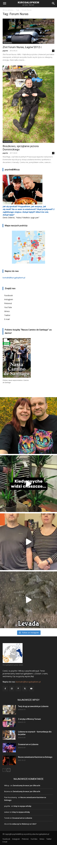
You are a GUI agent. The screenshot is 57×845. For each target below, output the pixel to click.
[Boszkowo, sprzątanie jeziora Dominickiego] (28, 104)
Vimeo (7, 311)
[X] (24, 688)
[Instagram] (11, 688)
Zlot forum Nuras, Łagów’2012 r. (22, 47)
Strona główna (8, 10)
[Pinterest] (18, 688)
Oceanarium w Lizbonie (28, 744)
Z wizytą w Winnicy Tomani (29, 719)
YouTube (8, 307)
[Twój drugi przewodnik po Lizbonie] (9, 709)
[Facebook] (5, 688)
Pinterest (8, 303)
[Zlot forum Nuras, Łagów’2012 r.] (28, 31)
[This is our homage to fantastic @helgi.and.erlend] (28, 541)
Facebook (8, 295)
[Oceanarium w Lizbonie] (9, 747)
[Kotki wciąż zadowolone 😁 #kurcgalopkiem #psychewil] (28, 425)
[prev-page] (4, 770)
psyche (5, 51)
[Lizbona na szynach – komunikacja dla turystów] (9, 735)
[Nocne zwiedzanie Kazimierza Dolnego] (9, 760)
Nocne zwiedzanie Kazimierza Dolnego (35, 757)
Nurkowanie (7, 43)
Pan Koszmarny (10, 797)
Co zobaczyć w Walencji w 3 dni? (22, 824)
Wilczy (6, 785)
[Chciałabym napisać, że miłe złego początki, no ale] (28, 599)
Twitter (7, 315)
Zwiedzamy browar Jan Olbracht (26, 785)
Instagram (8, 299)
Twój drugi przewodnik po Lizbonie (33, 706)
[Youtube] (31, 688)
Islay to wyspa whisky (22, 806)
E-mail (7, 319)
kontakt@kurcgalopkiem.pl (28, 682)
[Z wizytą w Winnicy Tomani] (9, 722)
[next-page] (8, 770)
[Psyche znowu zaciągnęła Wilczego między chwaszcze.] (28, 483)
